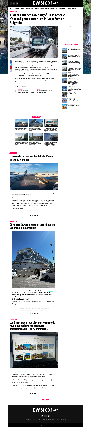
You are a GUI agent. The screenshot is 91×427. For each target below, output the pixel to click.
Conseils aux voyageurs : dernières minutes (48, 8)
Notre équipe (63, 419)
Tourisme (37, 8)
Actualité (17, 8)
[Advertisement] (36, 106)
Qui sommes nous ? (62, 8)
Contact (74, 8)
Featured (24, 86)
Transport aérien (29, 8)
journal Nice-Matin (22, 371)
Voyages (69, 8)
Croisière (23, 8)
